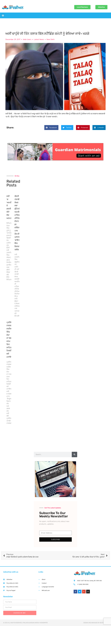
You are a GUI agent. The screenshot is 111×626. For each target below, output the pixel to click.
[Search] (74, 454)
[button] (3, 15)
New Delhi (51, 39)
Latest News (39, 39)
